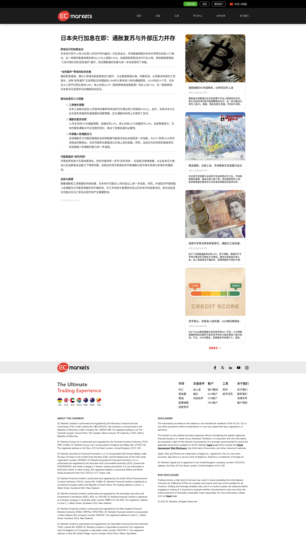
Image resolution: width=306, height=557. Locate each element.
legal (209, 444)
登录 (204, 3)
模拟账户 (218, 3)
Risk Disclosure (179, 448)
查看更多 (213, 348)
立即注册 (190, 3)
